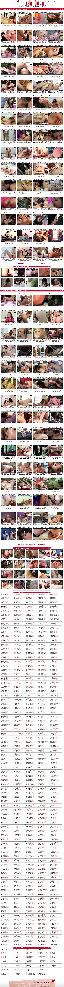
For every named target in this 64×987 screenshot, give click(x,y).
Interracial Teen (28, 783)
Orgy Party (40, 802)
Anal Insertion (3, 708)
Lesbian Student (41, 607)
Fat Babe (15, 902)
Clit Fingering (16, 725)
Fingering (14, 42)
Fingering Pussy (16, 937)
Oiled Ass (39, 792)
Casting (26, 25)
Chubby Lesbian (16, 712)
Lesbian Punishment (29, 932)
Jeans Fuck (28, 805)
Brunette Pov (16, 661)
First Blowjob (16, 940)
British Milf (15, 628)
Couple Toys (16, 766)
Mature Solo (40, 687)
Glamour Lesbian (29, 644)
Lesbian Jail (28, 901)
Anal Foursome (3, 704)
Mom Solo (40, 755)
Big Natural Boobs (4, 860)
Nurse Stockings (41, 781)
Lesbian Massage (29, 907)
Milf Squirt (40, 728)
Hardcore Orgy (28, 707)
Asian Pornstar (3, 755)
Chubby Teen (16, 719)
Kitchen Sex (28, 819)
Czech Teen (16, 805)
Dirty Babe (15, 818)
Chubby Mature (16, 713)
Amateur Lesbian (4, 644)
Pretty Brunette (40, 880)
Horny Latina (28, 729)
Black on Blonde (4, 914)
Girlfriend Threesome (29, 640)
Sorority (7, 541)
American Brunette (4, 691)
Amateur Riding (3, 657)
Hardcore (36, 176)
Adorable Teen (3, 602)
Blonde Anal (3, 915)
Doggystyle (12, 176)
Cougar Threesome (17, 759)
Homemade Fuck (29, 712)
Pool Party (40, 848)
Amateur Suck (3, 665)
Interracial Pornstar (29, 781)
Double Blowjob (16, 838)
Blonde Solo (16, 601)
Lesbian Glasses (29, 894)
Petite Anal (40, 838)
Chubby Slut (16, 717)
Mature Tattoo (40, 692)
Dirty (42, 26)
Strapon (28, 458)
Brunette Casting (16, 641)
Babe (8, 75)
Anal (54, 25)
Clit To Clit (15, 728)
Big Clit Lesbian (4, 843)
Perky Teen (40, 836)
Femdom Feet (16, 920)
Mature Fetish (40, 661)
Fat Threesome (16, 915)
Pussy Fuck (40, 895)
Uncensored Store (32, 558)
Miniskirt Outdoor (41, 742)
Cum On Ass (16, 776)
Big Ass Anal (3, 822)
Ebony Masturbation (17, 874)
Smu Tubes (57, 589)
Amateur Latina (3, 643)
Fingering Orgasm (17, 936)
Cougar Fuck (16, 755)
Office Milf (39, 789)
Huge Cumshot (28, 745)
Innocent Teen (28, 762)
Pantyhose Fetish (41, 821)
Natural (58, 508)
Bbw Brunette (3, 787)
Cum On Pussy (16, 779)
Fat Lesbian (16, 907)
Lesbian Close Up (29, 874)
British (12, 243)
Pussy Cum (40, 893)
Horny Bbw (28, 720)
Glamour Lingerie (29, 645)
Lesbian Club (28, 876)
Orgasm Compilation (41, 800)
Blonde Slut (15, 599)
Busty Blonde (16, 682)
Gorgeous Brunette (29, 654)
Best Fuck (2, 819)
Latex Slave (28, 829)
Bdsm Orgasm (3, 804)
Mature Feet (40, 660)
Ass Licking (3, 766)
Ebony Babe (16, 863)
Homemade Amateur (29, 711)
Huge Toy (27, 754)
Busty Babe (15, 679)
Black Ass (2, 882)
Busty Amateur (16, 675)
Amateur (5, 25)
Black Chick (3, 890)
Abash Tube (32, 568)
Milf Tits (39, 736)
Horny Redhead (28, 737)
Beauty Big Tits (3, 808)
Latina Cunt (28, 838)
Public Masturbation (41, 889)
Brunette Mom (16, 657)
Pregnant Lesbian (41, 877)
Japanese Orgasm (29, 801)
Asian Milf (2, 750)
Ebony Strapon (16, 882)
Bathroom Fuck (3, 784)
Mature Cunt (40, 654)
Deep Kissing (16, 808)
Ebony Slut (15, 881)
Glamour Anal (28, 641)
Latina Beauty (28, 834)
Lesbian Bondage (29, 872)
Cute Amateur (16, 785)
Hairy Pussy (28, 691)
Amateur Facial (3, 632)
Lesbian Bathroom (29, 868)
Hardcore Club (28, 700)
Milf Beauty (40, 699)
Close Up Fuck (16, 730)
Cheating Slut (16, 707)
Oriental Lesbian (41, 804)
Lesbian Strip (40, 606)
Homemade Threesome (30, 717)
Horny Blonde (28, 721)
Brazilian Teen (16, 622)
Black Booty (3, 889)
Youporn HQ (19, 568)
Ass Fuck (2, 764)
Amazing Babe (3, 675)
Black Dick (3, 891)
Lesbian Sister (28, 944)
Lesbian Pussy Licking (29, 933)
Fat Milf (15, 910)
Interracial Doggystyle (29, 770)
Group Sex (27, 670)
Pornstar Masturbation (42, 859)
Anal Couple (3, 699)
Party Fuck (40, 826)
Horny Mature (28, 730)
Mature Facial (40, 658)
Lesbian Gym (28, 897)
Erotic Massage (16, 889)
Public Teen (40, 891)
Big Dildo (2, 859)
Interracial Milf (28, 776)
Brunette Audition (16, 632)
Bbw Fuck (2, 788)
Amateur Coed (3, 619)
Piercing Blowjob (41, 846)
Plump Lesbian (40, 847)
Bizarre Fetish (3, 877)
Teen (45, 42)
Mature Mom (40, 678)
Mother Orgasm (40, 768)
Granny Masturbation (29, 664)
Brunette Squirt (16, 666)
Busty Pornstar (16, 692)
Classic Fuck (16, 721)
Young (11, 341)
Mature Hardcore (41, 669)
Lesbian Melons (28, 910)
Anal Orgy (3, 712)
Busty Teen (15, 694)
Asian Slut (3, 758)
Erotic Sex (15, 890)
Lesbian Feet (28, 886)
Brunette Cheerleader (17, 643)
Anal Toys (2, 721)
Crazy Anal (15, 767)
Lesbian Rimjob (28, 936)
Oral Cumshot (40, 796)
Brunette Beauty (16, 636)
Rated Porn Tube (19, 589)
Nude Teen (40, 780)
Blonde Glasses (4, 936)
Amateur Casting (4, 615)
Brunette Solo (16, 665)
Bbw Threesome (4, 800)
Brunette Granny (16, 652)
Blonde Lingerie (4, 941)
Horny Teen (28, 738)
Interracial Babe (28, 764)
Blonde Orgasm (16, 594)
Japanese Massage (29, 797)
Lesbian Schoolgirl (29, 937)
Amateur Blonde (4, 611)
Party (58, 59)
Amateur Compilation (4, 620)
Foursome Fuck (28, 610)
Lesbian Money (28, 914)
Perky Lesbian (40, 835)
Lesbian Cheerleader (29, 873)
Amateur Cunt (3, 626)
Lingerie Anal (40, 627)
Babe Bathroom (3, 770)
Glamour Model (28, 647)
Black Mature (3, 895)
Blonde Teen (16, 605)
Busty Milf (15, 690)
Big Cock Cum (3, 847)
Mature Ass (40, 643)
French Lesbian (28, 615)
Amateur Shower (4, 658)
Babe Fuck (3, 775)
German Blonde (28, 624)
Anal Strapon (3, 717)
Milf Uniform (40, 737)
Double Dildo (16, 839)
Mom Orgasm (40, 753)
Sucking (8, 226)
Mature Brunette (41, 652)
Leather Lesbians (29, 857)
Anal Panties (3, 713)
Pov (46, 159)
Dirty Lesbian (16, 826)
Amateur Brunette (4, 614)
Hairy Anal (27, 673)
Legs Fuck (27, 860)
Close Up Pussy (16, 736)
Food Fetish (28, 605)
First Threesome (16, 944)
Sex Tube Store (44, 589)
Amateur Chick (3, 618)
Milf (29, 126)
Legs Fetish (28, 859)
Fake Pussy (15, 897)
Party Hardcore (40, 829)
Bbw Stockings (3, 797)
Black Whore (3, 912)
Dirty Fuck (15, 825)
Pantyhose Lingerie (41, 823)
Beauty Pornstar (4, 814)
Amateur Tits (3, 670)
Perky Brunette (40, 834)
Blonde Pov (15, 597)
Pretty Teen (40, 886)
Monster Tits (40, 762)
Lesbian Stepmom (41, 602)
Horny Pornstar (28, 736)
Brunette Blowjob (16, 640)
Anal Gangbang (4, 707)
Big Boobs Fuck (3, 840)
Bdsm (10, 259)
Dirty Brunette (16, 822)
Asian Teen (3, 759)
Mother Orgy (40, 770)
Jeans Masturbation (29, 806)
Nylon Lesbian (40, 785)
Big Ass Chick (3, 829)
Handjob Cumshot (29, 694)
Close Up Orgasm (17, 734)
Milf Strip (39, 730)
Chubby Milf (16, 715)
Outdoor (12, 76)
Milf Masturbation (41, 715)
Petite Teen (40, 844)
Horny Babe (28, 719)
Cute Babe (15, 787)
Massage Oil (40, 635)
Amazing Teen (3, 687)
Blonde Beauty (3, 920)
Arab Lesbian (3, 725)
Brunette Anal (16, 631)
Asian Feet (3, 738)
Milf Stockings (40, 729)
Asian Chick (3, 734)
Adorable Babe (3, 594)
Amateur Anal (3, 606)
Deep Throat (8, 176)
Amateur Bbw (3, 610)
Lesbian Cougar (28, 878)
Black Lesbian (3, 894)
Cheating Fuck (16, 704)
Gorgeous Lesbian (29, 656)
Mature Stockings (41, 690)
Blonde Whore (16, 607)
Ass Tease (3, 767)
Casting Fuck (16, 698)
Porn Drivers (57, 287)
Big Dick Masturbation (5, 857)
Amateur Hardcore (4, 640)
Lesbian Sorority (41, 598)
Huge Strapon (28, 751)
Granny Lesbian (28, 662)
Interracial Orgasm (29, 779)
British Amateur (16, 623)
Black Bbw (3, 885)
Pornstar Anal (40, 852)
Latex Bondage (28, 822)
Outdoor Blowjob (41, 806)
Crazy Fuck (15, 770)
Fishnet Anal (28, 597)
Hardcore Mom (28, 704)
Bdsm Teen (3, 805)
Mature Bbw (40, 644)
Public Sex (40, 890)
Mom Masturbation (41, 751)
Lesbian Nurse (28, 916)
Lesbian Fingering (29, 889)
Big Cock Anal (3, 844)
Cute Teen (15, 796)
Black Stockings (4, 907)
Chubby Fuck (16, 711)
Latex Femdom (28, 823)
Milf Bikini (39, 700)
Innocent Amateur (29, 755)
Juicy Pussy (28, 808)
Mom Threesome (41, 758)
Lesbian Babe (28, 865)
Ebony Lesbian (16, 873)
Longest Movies (36, 6)
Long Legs (40, 632)
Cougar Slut (16, 758)
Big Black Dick (3, 839)
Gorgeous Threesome (29, 658)
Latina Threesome (29, 856)
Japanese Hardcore (29, 793)
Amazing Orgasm (4, 686)
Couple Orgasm (16, 763)
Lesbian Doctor (28, 881)
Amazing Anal (3, 674)
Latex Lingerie (28, 826)
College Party (16, 749)
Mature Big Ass (40, 647)
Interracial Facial (28, 771)
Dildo (55, 26)
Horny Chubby (28, 724)
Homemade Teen (29, 716)
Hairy (61, 142)
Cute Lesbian (16, 792)
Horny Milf (27, 732)
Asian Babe (3, 729)
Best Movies (21, 6)
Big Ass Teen (3, 838)
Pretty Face (40, 881)
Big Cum (2, 851)
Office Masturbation (41, 788)
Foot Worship (28, 607)
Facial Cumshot (16, 895)
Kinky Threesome (29, 817)
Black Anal (3, 881)
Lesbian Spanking (41, 599)
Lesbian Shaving (29, 941)
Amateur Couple (4, 623)
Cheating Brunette (17, 703)
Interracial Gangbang (29, 774)
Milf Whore (40, 738)
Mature (6, 243)
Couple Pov (16, 764)
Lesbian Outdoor (29, 923)
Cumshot (55, 192)
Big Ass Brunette (4, 827)
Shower (21, 59)
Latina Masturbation (29, 846)
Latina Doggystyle (29, 839)
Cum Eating (16, 775)
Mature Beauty (40, 645)
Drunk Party (16, 855)
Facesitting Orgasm (17, 894)
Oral (9, 26)
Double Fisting (16, 842)
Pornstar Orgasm (41, 860)
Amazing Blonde (4, 678)
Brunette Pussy (16, 662)
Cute (28, 25)
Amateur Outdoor (4, 653)
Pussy (14, 25)
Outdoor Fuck (40, 808)
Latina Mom (28, 848)
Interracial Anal (28, 763)
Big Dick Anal (3, 852)
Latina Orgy (28, 851)
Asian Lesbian (3, 745)
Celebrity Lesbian (17, 700)
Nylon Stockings (41, 787)
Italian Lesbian (28, 785)
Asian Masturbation (4, 747)
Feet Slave (15, 918)
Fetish (11, 260)
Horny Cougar (28, 725)
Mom (55, 441)
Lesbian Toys (40, 615)
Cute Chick (15, 791)
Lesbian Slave (40, 594)
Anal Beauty (3, 696)
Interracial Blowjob (29, 767)
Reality (12, 109)
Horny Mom (28, 733)
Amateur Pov (3, 654)
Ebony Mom (16, 877)
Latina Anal (28, 831)
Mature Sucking (40, 691)
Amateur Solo (3, 660)
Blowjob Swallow (16, 611)
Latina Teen (28, 855)
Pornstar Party (40, 863)
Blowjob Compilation (17, 609)
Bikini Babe (3, 873)
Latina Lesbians (28, 844)
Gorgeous (43, 143)
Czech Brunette (16, 801)
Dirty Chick (15, 823)
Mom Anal (40, 745)
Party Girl (39, 827)
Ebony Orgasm (16, 878)
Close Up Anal (16, 729)
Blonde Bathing (3, 919)
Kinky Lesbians (28, 813)
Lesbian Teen (40, 611)
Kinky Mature (28, 814)
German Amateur (29, 622)
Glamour (39, 143)
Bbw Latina (3, 791)
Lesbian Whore (40, 619)
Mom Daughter (40, 749)
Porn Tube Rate (57, 578)
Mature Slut (40, 686)
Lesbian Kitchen (28, 903)
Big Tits (57, 76)
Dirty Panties (16, 829)
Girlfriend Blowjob (29, 636)
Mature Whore (40, 696)
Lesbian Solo (40, 597)
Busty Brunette (16, 683)
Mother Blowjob (40, 764)
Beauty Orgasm (3, 813)
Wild (57, 458)
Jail (11, 458)
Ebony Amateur (16, 860)
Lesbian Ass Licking (29, 864)
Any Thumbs (57, 568)
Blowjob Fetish (16, 610)
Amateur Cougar (4, 622)
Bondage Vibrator (17, 615)
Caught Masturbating (17, 699)
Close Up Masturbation (17, 733)
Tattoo (58, 307)
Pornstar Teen (40, 868)
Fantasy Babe (16, 898)
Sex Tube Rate (31, 589)
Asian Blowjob (3, 733)
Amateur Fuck (3, 635)
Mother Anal (40, 763)
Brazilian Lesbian (16, 620)
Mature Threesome (41, 694)
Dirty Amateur (16, 817)
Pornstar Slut (40, 865)
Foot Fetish (28, 606)
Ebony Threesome (17, 885)
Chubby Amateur (16, 708)
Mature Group (40, 666)
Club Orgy (15, 737)
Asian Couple (3, 736)
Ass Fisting (3, 763)
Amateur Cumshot (4, 624)
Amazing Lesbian (4, 683)
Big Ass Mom (3, 835)
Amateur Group (3, 637)
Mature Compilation (41, 653)
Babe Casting (3, 772)
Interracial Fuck (28, 772)
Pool (57, 209)
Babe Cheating (3, 774)
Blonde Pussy (16, 598)
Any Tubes (7, 578)
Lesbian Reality (28, 935)
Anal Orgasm (3, 711)
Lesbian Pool (28, 928)
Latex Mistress (28, 827)
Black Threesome (4, 910)
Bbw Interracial (3, 789)
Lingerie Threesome (41, 631)
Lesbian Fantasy (28, 885)
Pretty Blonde (40, 878)
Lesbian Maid (28, 906)
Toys (11, 226)
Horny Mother (28, 734)
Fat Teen (15, 914)
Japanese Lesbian (29, 796)
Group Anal (28, 665)
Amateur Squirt (3, 661)
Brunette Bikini (16, 639)
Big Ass (11, 59)
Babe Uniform (3, 779)
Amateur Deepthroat (4, 627)
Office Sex (40, 791)
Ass (40, 26)
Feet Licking (16, 916)
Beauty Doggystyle (4, 809)
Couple (27, 126)
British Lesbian (16, 626)
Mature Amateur (41, 640)
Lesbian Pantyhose (29, 924)
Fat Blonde (15, 903)
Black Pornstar (3, 902)
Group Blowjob (28, 666)
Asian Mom (3, 751)
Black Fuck (3, 893)
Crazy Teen (15, 772)
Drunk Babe (16, 846)
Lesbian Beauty (28, 869)
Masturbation (61, 25)
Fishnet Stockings (29, 601)
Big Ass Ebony (3, 830)
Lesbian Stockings (41, 603)
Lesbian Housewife (29, 898)
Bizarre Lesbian (4, 878)
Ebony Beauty (16, 865)
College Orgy (16, 747)
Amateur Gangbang (4, 636)
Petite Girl (39, 842)
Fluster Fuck (7, 287)
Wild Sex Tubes (7, 568)
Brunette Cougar (16, 645)
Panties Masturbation (41, 817)
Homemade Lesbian (29, 713)
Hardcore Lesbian (29, 703)
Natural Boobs (40, 774)
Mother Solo (40, 771)
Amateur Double (4, 631)
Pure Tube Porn (7, 589)
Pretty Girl (39, 882)
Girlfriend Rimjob (29, 637)
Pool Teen (40, 851)
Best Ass (2, 817)
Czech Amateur (16, 797)
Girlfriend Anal (28, 635)
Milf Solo (39, 725)
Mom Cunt (40, 747)
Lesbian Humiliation (29, 899)
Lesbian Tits (40, 614)
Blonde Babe (3, 918)
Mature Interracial (41, 670)
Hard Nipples (28, 698)
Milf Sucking (40, 732)
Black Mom (3, 898)
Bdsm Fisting (3, 802)
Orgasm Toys (40, 801)
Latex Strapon (28, 830)
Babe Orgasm (3, 776)
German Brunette (29, 626)
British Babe (16, 624)
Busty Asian (15, 678)
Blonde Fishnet (3, 933)
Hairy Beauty (28, 677)
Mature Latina (40, 673)
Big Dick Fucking (4, 856)
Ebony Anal (15, 861)
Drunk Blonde (16, 847)
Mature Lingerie (41, 675)
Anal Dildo (3, 700)
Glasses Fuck (28, 649)
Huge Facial (28, 749)
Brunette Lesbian (16, 654)
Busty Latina (16, 687)
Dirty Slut (15, 830)
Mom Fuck (40, 750)
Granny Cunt (28, 660)
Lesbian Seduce (28, 940)
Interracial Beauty (29, 766)
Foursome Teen (28, 611)
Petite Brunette (40, 840)
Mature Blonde (40, 649)
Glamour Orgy (28, 648)
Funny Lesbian (28, 619)
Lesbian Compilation (29, 877)
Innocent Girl (28, 759)
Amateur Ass (3, 607)
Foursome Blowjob (29, 609)
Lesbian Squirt (40, 601)
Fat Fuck (15, 906)
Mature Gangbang (41, 665)
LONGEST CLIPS (32, 263)
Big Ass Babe (3, 825)
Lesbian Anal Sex (29, 863)
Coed (46, 209)
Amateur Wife (3, 673)
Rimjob (58, 260)
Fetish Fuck (15, 928)
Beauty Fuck (3, 810)
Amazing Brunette (4, 679)
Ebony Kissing (16, 872)
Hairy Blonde (28, 678)
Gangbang (43, 508)
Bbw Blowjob (3, 785)
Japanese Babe (28, 789)
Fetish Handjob (16, 929)
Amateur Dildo (3, 628)
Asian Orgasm (3, 753)
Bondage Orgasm (17, 614)
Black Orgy (3, 901)
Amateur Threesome (4, 669)
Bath (41, 126)
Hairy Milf (27, 690)
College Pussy (16, 750)
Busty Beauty (16, 681)
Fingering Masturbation (17, 935)
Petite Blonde (40, 839)
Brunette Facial (16, 649)
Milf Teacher (40, 733)
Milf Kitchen (40, 713)
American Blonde (4, 690)
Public (46, 340)
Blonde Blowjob (4, 924)
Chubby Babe (16, 709)
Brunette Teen (16, 669)
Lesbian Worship (41, 620)
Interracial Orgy (28, 780)
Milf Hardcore (40, 712)
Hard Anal (27, 695)
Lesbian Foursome (29, 893)
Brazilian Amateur (17, 619)
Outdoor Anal (40, 805)
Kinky (6, 341)
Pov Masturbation (41, 872)
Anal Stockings (3, 716)
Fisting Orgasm (28, 602)
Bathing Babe (3, 780)
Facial (61, 524)
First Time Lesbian (29, 594)
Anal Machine (3, 709)
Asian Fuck (3, 741)
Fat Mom (15, 911)
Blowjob (55, 42)
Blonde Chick (3, 927)
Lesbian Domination (29, 882)
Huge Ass (27, 741)
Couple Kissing (16, 762)
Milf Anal (39, 698)
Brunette (8, 25)
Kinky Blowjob (28, 810)
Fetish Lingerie (16, 931)
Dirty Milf (15, 827)
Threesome (53, 76)
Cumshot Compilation (17, 783)
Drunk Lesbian (16, 851)
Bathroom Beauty (4, 783)
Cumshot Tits (16, 784)
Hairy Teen (28, 692)
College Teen (16, 751)
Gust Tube (19, 578)
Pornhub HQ (32, 287)
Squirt (41, 76)
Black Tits (2, 911)
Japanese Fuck (28, 792)
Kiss (42, 441)
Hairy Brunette (28, 679)
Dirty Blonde (16, 821)
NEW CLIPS (26, 263)
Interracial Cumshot (29, 768)
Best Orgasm (3, 821)
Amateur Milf (3, 645)
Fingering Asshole (17, 933)
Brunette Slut (16, 664)
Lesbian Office (28, 918)
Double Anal (16, 836)
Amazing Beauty (4, 677)
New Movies (28, 6)
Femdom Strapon (16, 927)
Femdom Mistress (17, 923)
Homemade (29, 192)
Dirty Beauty (16, 819)
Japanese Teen (28, 802)
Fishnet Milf (28, 599)
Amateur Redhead (4, 656)
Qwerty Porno (7, 558)
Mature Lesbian (40, 674)
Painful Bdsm (40, 814)
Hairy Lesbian (28, 686)
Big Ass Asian (3, 823)
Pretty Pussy (40, 885)
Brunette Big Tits (16, 637)
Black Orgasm (3, 899)
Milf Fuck (39, 708)
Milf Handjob (40, 711)
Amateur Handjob (4, 639)
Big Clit (2, 842)
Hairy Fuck (27, 682)
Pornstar (27, 226)
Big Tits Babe (3, 865)
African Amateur (4, 603)
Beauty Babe (3, 806)
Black (22, 391)
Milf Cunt (39, 703)
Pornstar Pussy (40, 864)
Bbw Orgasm (3, 796)
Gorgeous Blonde (29, 653)
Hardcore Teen (28, 709)
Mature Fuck (40, 664)
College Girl (16, 746)
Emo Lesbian (16, 886)
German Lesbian (29, 628)
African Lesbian (3, 605)
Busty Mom (15, 691)
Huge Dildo (28, 746)
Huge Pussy (28, 750)
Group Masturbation (29, 669)
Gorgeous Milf (28, 657)
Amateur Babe (3, 609)
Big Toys (2, 872)
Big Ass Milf (3, 834)
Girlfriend (54, 126)
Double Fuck (16, 843)
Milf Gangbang (40, 709)
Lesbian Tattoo (40, 609)
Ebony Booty (16, 868)
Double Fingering (16, 840)
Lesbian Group (28, 895)
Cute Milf (15, 793)
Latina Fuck (28, 840)
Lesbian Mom (28, 912)
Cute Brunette (16, 789)
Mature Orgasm (40, 679)
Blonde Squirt (16, 602)
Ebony (26, 357)
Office (8, 324)
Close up (10, 75)
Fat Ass (15, 901)
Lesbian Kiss (28, 902)
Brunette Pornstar (16, 660)
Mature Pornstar (41, 682)
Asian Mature (3, 749)
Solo (30, 424)
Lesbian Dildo (28, 880)
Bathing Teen (3, 781)
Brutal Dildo (16, 674)
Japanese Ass (28, 788)
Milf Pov (39, 721)
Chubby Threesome (17, 720)
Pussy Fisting (40, 894)
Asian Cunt (3, 737)
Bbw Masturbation (4, 793)
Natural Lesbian (41, 775)
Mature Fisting (40, 662)
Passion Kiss (40, 830)
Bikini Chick (3, 874)
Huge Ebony (28, 747)
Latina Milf (27, 847)
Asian (39, 75)
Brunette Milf (16, 656)
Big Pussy (3, 864)
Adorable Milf (3, 599)
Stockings (8, 243)
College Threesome (17, 753)
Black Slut (3, 906)
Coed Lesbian (16, 742)
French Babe (28, 614)
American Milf (3, 694)
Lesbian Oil (28, 919)
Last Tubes (19, 287)
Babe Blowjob (3, 771)
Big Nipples (3, 861)
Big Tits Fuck (3, 868)
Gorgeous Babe (28, 652)
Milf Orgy (39, 717)
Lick (7, 26)
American (11, 507)
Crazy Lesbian (16, 771)
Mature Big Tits (40, 648)
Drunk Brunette (16, 848)
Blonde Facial (3, 932)
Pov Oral (39, 873)
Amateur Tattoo (3, 666)
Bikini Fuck (3, 876)
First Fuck (15, 941)
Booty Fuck (15, 618)
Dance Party (16, 806)
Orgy (40, 374)
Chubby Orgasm (16, 716)
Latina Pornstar (28, 852)
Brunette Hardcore (17, 653)
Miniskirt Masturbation (42, 741)
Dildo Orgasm (16, 813)
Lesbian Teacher (41, 610)
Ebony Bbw (15, 864)
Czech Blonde (16, 800)
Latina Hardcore (28, 843)
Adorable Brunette (4, 597)
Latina (23, 75)
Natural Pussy (40, 776)
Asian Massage (3, 746)
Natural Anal (40, 772)
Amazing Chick (3, 681)
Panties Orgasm (41, 818)
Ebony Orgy (16, 880)
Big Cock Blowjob (4, 846)
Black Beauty (3, 886)
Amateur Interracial (4, 641)
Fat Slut (15, 912)
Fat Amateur (16, 899)
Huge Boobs (28, 742)
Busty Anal (15, 677)
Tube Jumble (19, 558)
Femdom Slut (16, 924)
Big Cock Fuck (3, 848)
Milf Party (39, 719)
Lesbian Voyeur (40, 618)
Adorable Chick (3, 598)
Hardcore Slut (28, 708)
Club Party (15, 738)
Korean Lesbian (28, 821)
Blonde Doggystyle (4, 929)
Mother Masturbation (41, 767)
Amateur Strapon (4, 662)
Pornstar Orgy (40, 861)
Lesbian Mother (28, 915)
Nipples (61, 357)
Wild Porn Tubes (57, 558)
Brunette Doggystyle (17, 647)
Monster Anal (40, 759)
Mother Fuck (40, 766)
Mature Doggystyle (41, 657)
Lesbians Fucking (41, 622)
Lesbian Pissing (28, 927)
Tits (42, 59)
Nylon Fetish (40, 784)
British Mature (16, 627)
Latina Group (28, 842)
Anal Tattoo (3, 719)
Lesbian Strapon (41, 605)
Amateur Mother (4, 648)
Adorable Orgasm (4, 601)
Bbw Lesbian (3, 792)
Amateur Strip (3, 664)
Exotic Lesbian (16, 891)
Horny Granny (28, 728)
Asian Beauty (3, 730)
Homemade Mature (29, 715)
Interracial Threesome (29, 784)
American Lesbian (4, 692)
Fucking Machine (29, 618)
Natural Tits (40, 779)
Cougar (39, 491)
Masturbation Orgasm (41, 639)
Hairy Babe (28, 675)
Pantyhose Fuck (41, 822)
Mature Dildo (40, 656)
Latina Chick (28, 836)
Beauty (37, 143)
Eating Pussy (16, 859)
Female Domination (17, 919)
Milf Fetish (40, 707)
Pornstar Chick (40, 856)
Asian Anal (3, 728)
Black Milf (2, 897)
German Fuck (28, 627)
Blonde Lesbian (4, 940)
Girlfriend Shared (29, 639)
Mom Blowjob (40, 746)
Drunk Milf (15, 852)
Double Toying (16, 844)
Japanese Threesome (29, 804)
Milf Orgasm (40, 716)
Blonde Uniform (16, 606)
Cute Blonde (16, 788)
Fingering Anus (16, 932)
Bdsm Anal (3, 801)
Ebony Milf (15, 876)
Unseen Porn (44, 558)
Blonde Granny (3, 937)
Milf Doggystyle (40, 704)
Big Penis (2, 863)
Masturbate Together (41, 637)
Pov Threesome (41, 876)
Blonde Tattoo (16, 603)
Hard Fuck (27, 696)
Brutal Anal (15, 673)
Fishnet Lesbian (28, 598)
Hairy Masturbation (29, 687)
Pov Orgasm (40, 874)
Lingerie (6, 59)
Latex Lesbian (28, 825)
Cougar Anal (16, 754)
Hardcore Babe (28, 699)
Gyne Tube (32, 578)
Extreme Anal (16, 893)
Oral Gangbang (40, 797)
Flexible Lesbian (28, 603)
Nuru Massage (40, 783)
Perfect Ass (40, 831)
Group (61, 42)
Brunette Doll (16, 648)
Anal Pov (2, 715)
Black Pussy (3, 903)
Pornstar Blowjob (41, 855)
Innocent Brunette (29, 758)
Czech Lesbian (16, 802)
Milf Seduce (40, 724)
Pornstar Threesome (41, 869)
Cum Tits (15, 781)
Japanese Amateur (29, 787)
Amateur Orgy (3, 652)
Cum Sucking (16, 780)
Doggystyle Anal (16, 834)
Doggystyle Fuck (16, 835)
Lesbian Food (28, 891)
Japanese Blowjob (29, 791)
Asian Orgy (3, 754)
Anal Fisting (3, 703)
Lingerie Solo (40, 628)
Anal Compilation (4, 698)
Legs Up (27, 861)
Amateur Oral (3, 649)
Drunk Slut (15, 856)
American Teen (3, 695)
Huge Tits (27, 753)
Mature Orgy (40, 681)
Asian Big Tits (3, 732)
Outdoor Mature (40, 810)
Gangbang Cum (28, 620)
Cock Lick (15, 741)
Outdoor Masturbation (42, 809)
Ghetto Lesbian (28, 632)
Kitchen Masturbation (29, 818)
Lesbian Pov (28, 931)
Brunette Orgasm (16, 658)
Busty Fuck (15, 686)
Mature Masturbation (41, 677)
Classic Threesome (17, 724)
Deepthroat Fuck (16, 810)
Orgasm (9, 76)
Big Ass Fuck (3, 831)
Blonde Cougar (3, 928)
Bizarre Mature (3, 880)
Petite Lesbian (40, 843)
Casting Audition (16, 696)
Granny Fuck (28, 661)
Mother (58, 441)
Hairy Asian (28, 674)
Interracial (24, 59)
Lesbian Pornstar (29, 929)
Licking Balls (40, 626)
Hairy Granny (28, 683)
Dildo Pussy (16, 814)
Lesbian (11, 25)
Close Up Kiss (16, 732)
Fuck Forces (44, 287)
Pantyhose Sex (40, 825)
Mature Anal (40, 641)
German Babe (28, 623)
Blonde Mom (3, 944)
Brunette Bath (16, 635)
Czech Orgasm (16, 804)
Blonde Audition (4, 916)
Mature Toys (40, 695)
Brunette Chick (16, 644)
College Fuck (16, 745)
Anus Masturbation (4, 724)
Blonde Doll (3, 931)
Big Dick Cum (3, 855)
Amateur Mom (3, 647)
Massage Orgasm (41, 636)
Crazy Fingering (16, 768)
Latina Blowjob (28, 835)
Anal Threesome (4, 720)
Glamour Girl (28, 643)
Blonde (40, 25)
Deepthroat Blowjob (17, 809)
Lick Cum (39, 624)
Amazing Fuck (3, 682)
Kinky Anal (27, 809)
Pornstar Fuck (40, 857)
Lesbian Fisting (28, 890)
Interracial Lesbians (29, 775)
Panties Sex (40, 819)
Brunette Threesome (17, 670)
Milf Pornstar (40, 720)
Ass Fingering (3, 762)
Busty (45, 25)
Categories (43, 6)
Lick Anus (39, 623)
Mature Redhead (41, 683)
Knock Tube (44, 578)
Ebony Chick (16, 869)
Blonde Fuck (3, 935)
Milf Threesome (40, 734)
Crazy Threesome (17, 774)
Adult (44, 568)
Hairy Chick (28, 681)
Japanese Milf (28, 800)
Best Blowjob (3, 818)
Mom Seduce (40, 754)
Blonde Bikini (3, 923)
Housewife (41, 424)
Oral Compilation (41, 793)
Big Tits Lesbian (4, 869)
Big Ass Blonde (3, 826)
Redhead (38, 59)
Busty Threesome (16, 695)
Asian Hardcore (3, 742)
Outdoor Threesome (41, 813)
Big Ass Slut (3, 836)
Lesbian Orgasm (28, 920)
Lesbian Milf (28, 911)
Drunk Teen (15, 857)
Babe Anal (3, 768)
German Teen (28, 631)
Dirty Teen (15, 831)
